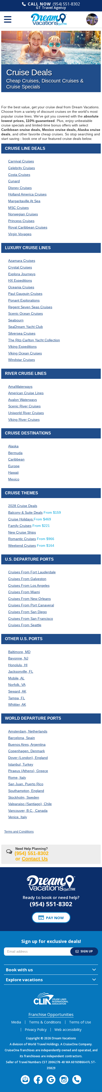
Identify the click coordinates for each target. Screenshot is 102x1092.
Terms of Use (80, 1022)
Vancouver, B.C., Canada (28, 811)
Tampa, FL (16, 698)
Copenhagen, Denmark (26, 751)
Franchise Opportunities (51, 1014)
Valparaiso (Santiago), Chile (30, 804)
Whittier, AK (17, 704)
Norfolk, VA (17, 685)
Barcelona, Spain (21, 738)
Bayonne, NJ (18, 658)
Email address (15, 948)
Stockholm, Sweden (23, 797)
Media (16, 1022)
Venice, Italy (17, 817)
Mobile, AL (16, 678)
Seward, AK (17, 691)
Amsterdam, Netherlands (27, 731)
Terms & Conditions (45, 1022)
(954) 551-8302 (66, 4)
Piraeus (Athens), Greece (28, 771)
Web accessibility (67, 1029)
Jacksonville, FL (20, 671)
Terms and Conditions (19, 831)
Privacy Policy (36, 1029)
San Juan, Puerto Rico (25, 784)
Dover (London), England (28, 758)
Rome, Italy (17, 778)
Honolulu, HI (17, 665)
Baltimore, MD (19, 652)
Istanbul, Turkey (20, 764)
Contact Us (35, 858)
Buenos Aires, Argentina (27, 744)
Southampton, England (26, 791)
